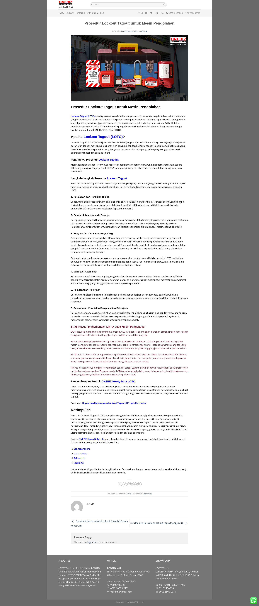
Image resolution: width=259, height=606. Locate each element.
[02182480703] (162, 13)
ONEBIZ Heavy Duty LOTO (118, 381)
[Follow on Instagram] (139, 13)
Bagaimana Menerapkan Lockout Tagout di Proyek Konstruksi (114, 403)
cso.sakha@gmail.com (120, 592)
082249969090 (175, 13)
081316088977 (193, 13)
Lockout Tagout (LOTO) (83, 116)
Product (70, 13)
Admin (144, 31)
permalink (148, 494)
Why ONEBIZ (92, 13)
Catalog (81, 13)
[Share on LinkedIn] (139, 484)
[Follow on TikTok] (142, 13)
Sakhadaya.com (82, 449)
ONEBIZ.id (79, 463)
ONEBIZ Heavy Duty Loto (91, 439)
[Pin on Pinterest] (134, 484)
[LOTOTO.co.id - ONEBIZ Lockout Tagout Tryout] (72, 4)
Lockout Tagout (109, 159)
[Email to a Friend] (129, 484)
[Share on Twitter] (124, 484)
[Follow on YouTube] (146, 13)
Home (61, 13)
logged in (91, 542)
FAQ (102, 13)
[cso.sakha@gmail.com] (151, 13)
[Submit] (164, 4)
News (129, 494)
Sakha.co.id (79, 458)
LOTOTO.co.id (80, 453)
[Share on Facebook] (120, 484)
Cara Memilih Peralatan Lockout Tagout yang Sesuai (157, 523)
